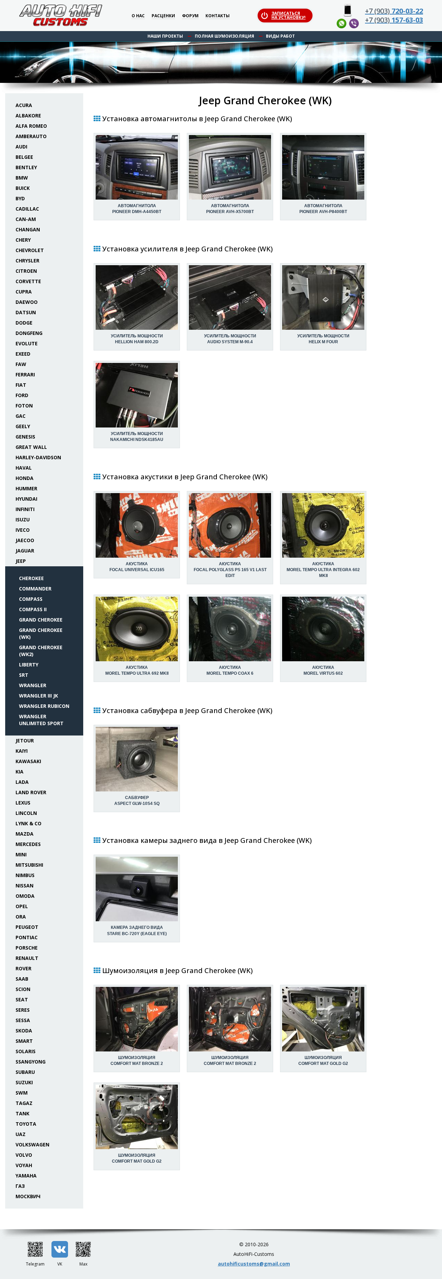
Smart (24, 1041)
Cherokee (31, 578)
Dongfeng (29, 333)
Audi (21, 146)
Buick (23, 188)
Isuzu (23, 519)
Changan (28, 229)
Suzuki (24, 1082)
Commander (35, 588)
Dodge (24, 322)
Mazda (24, 833)
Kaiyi (22, 751)
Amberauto (31, 136)
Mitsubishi (29, 865)
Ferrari (25, 374)
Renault (27, 958)
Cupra (24, 291)
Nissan (24, 885)
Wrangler (32, 685)
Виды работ (280, 36)
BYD (20, 198)
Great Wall (31, 447)
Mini (21, 854)
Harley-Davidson (38, 457)
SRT (23, 675)
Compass (30, 599)
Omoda (25, 896)
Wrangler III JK (38, 695)
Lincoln (26, 813)
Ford (22, 395)
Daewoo (27, 302)
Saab (22, 978)
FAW (21, 364)
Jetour (25, 740)
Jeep (21, 561)
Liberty (28, 664)
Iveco (23, 530)
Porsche (27, 947)
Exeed (23, 353)
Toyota (26, 1124)
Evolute (27, 343)
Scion (23, 989)
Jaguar (25, 550)
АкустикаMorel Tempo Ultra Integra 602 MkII (323, 569)
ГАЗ (20, 1186)
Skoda (24, 1030)
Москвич (28, 1196)
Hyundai (26, 499)
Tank (22, 1113)
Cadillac (27, 208)
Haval (24, 467)
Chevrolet (30, 250)
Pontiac (27, 937)
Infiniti (25, 509)
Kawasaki (28, 761)
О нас (138, 16)
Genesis (25, 436)
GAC (21, 416)
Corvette (28, 281)
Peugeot (27, 927)
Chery (23, 240)
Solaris (26, 1051)
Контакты (217, 16)
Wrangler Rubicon (44, 706)
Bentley (26, 167)
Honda (24, 478)
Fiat (21, 385)
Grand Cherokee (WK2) (41, 650)
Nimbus (25, 875)
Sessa (23, 1020)
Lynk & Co (28, 823)
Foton (24, 405)
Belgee (24, 157)
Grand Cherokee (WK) (41, 633)
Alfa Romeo (31, 126)
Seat (22, 999)
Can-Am (26, 219)
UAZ (21, 1134)
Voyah (24, 1165)
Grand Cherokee (41, 619)
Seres (23, 1010)
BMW (22, 177)
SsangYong (31, 1061)
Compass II (33, 609)
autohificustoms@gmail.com (254, 1263)
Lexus (23, 802)
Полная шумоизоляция (224, 36)
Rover (23, 968)
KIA (19, 771)
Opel (22, 906)
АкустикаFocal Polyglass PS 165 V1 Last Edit (230, 569)
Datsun (26, 312)
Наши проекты (165, 36)
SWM (22, 1092)
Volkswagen (32, 1144)
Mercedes (28, 844)
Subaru (25, 1072)
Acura (24, 105)
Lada (22, 782)
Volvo (24, 1155)
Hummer (26, 488)
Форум (190, 16)
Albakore (28, 115)
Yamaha (26, 1175)
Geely (23, 426)
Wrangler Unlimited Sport (41, 720)
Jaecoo (25, 540)
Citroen (26, 271)
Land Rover (31, 792)
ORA (21, 916)
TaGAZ (24, 1103)
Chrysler (27, 260)
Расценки (163, 16)
